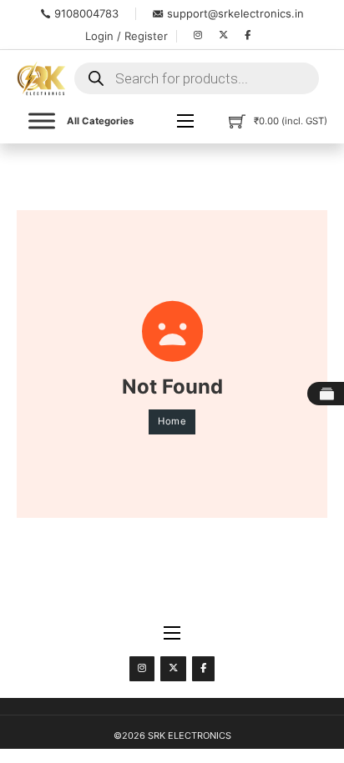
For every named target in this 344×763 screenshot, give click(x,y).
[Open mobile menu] (185, 121)
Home (172, 421)
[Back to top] (294, 721)
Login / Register (126, 36)
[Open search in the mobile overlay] (196, 78)
